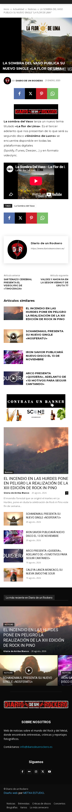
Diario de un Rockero (29, 80)
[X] (30, 93)
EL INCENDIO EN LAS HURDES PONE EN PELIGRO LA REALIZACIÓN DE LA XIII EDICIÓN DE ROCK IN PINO (46, 314)
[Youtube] (49, 771)
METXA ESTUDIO (33, 792)
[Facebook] (19, 93)
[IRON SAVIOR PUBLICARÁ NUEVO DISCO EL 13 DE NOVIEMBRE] (13, 357)
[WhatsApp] (52, 93)
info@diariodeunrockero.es (36, 747)
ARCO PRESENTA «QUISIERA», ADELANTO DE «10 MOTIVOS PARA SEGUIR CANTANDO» (46, 378)
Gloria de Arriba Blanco (16, 492)
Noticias (32, 9)
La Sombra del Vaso (24, 205)
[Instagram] (36, 771)
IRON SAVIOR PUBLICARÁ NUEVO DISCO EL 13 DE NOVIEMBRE (44, 355)
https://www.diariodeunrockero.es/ (47, 248)
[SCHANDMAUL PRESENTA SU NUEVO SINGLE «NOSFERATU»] (13, 336)
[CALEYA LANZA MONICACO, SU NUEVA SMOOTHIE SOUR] (13, 575)
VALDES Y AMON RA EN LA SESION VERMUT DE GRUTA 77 (54, 282)
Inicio (6, 9)
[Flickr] (29, 771)
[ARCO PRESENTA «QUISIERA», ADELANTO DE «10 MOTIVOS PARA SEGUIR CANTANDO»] (13, 378)
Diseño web (11, 792)
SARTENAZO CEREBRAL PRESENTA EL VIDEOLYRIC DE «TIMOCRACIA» (18, 284)
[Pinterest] (41, 93)
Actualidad (18, 9)
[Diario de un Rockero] (8, 80)
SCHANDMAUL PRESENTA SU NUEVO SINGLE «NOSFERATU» (44, 334)
